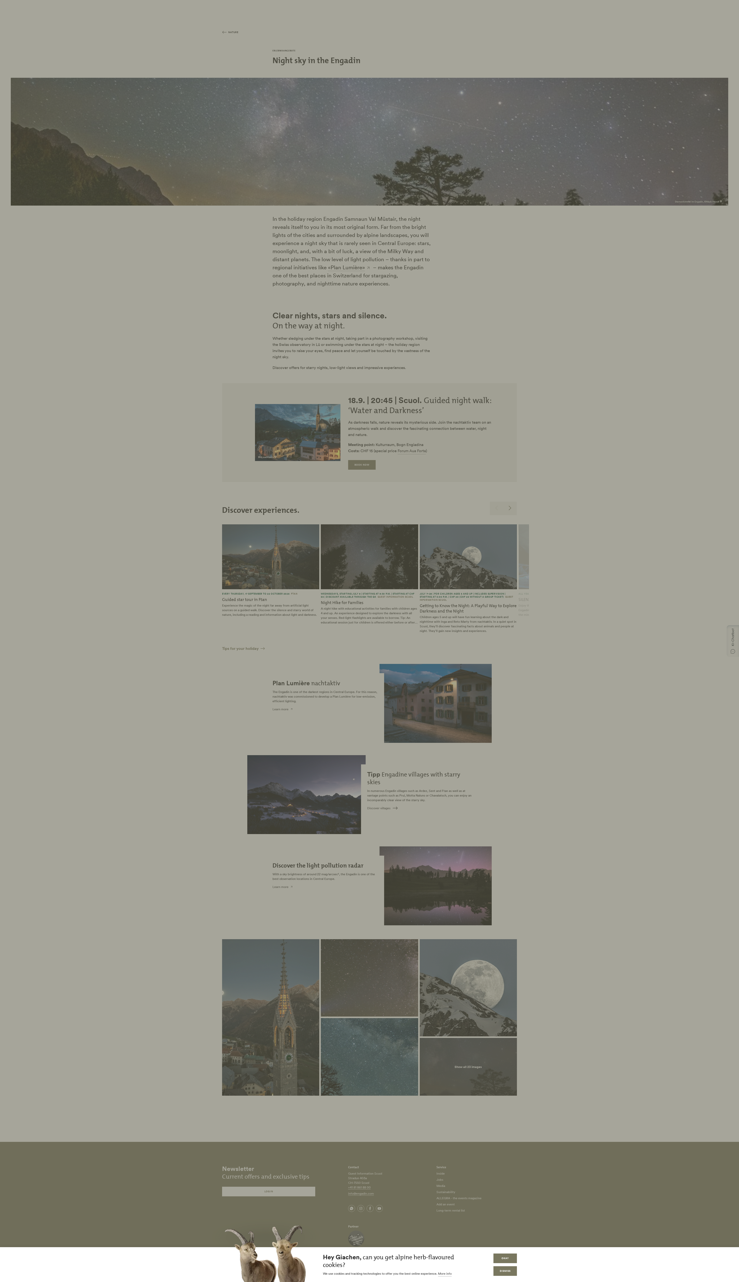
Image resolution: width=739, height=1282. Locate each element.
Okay (505, 1258)
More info (445, 1273)
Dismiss (505, 1270)
